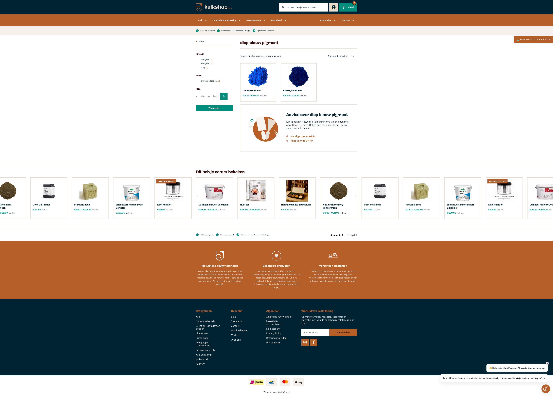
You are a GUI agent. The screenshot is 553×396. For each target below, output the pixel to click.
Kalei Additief (495, 204)
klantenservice (300, 125)
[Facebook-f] (313, 342)
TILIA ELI (244, 204)
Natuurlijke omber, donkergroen (333, 206)
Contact (235, 325)
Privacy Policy (273, 333)
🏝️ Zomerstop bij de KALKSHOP (533, 39)
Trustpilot (351, 235)
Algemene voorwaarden (279, 316)
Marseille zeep (414, 204)
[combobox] (303, 7)
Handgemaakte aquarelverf (296, 204)
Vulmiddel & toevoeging (224, 20)
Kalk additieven (204, 354)
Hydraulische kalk (205, 321)
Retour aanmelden (276, 338)
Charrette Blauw (252, 90)
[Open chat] (545, 388)
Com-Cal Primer (372, 204)
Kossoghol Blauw (292, 90)
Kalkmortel (202, 359)
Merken (235, 335)
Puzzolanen (202, 338)
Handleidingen (239, 330)
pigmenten (202, 333)
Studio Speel (284, 392)
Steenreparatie (253, 20)
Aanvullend (276, 20)
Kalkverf (200, 363)
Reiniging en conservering (203, 344)
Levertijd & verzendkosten (274, 323)
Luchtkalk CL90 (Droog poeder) (208, 327)
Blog (233, 316)
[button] (214, 108)
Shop (201, 41)
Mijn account (273, 328)
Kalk (200, 20)
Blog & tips (325, 20)
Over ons (345, 20)
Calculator (236, 321)
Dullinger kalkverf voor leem (213, 204)
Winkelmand (273, 342)
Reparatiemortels (205, 350)
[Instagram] (305, 342)
